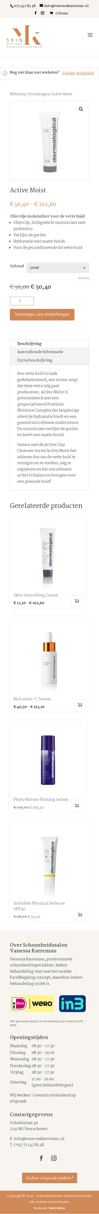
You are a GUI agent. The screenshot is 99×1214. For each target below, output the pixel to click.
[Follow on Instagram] (54, 1158)
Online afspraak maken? (49, 1178)
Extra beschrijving (35, 360)
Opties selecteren (76, 600)
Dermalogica (38, 94)
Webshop (18, 94)
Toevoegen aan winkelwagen (42, 314)
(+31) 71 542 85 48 (29, 1145)
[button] (81, 109)
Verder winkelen (78, 73)
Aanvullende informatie (40, 352)
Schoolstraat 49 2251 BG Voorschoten (29, 1126)
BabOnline (57, 1208)
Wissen (83, 278)
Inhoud (17, 266)
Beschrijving (29, 344)
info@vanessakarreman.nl (39, 1139)
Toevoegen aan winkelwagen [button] (76, 805)
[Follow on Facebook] (41, 1158)
